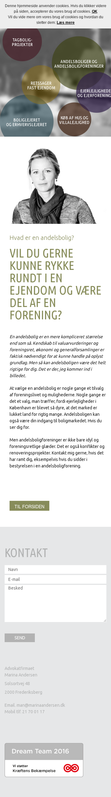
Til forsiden (29, 506)
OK (94, 11)
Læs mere (66, 22)
